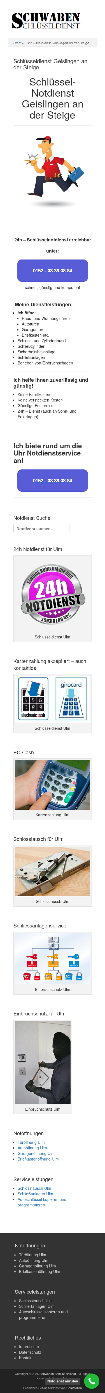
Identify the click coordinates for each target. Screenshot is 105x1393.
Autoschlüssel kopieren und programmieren (42, 1202)
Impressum (29, 1346)
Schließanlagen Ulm (35, 1193)
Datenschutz (30, 1352)
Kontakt (25, 1357)
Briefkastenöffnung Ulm (38, 1159)
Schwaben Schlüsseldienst (57, 1373)
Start (18, 42)
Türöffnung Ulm (31, 1142)
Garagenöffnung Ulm (36, 1153)
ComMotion (74, 1387)
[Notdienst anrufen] (91, 1381)
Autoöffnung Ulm (32, 1147)
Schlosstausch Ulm (34, 1188)
